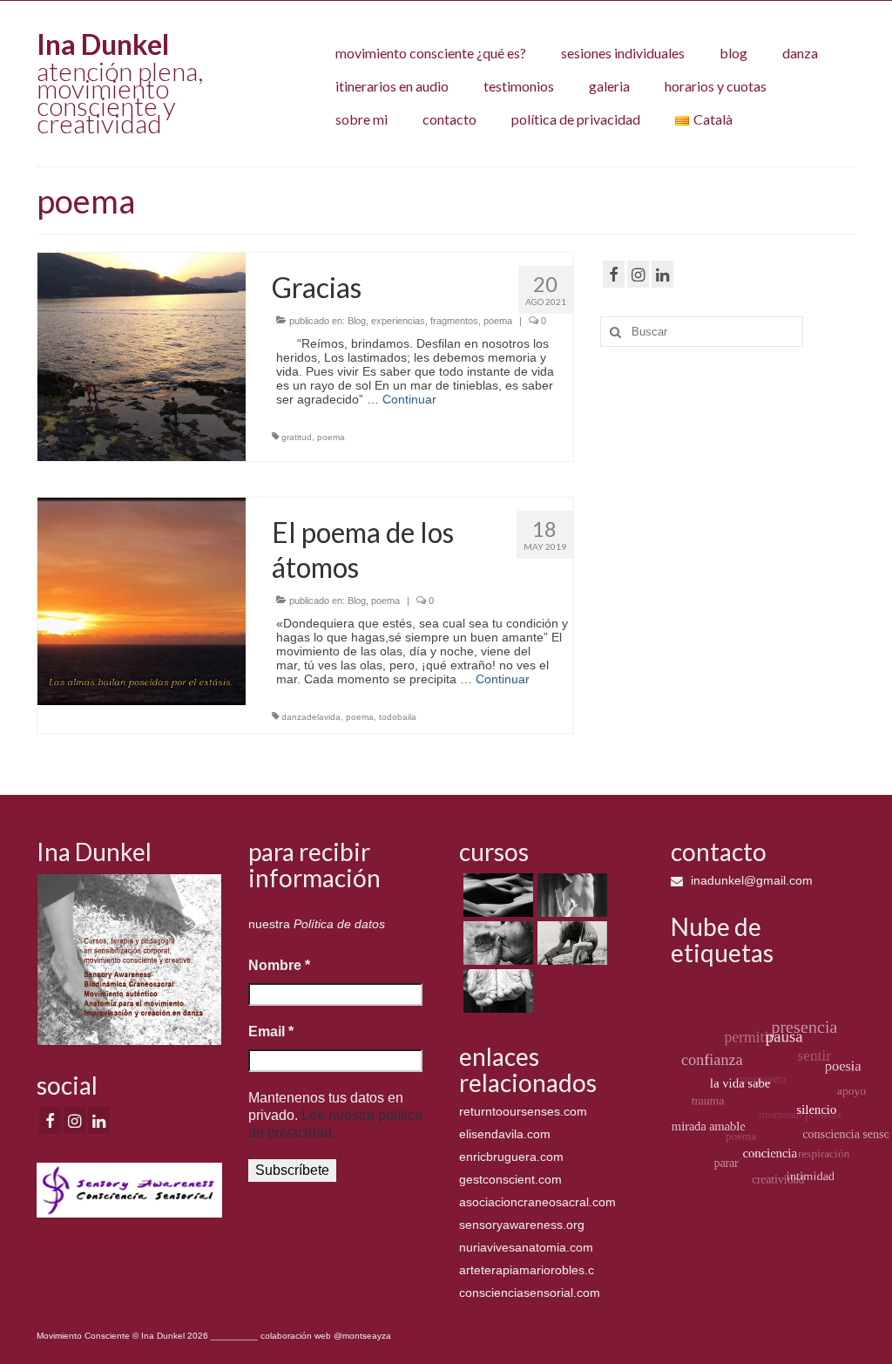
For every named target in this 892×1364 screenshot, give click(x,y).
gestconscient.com (510, 1179)
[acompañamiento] (496, 895)
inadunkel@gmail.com (750, 880)
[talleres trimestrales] (570, 943)
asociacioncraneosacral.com (537, 1202)
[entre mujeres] (496, 943)
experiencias (398, 321)
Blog (357, 321)
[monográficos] (570, 895)
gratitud (296, 437)
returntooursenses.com (523, 1111)
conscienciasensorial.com (529, 1293)
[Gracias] (141, 356)
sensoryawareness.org (522, 1225)
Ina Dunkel (103, 44)
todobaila (397, 717)
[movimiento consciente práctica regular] (496, 991)
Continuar (409, 399)
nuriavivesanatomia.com (526, 1247)
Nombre (279, 965)
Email (271, 1031)
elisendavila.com (505, 1134)
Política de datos (339, 924)
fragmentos (454, 321)
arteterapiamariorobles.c (526, 1270)
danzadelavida (311, 717)
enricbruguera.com (511, 1157)
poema (497, 321)
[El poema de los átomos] (141, 600)
